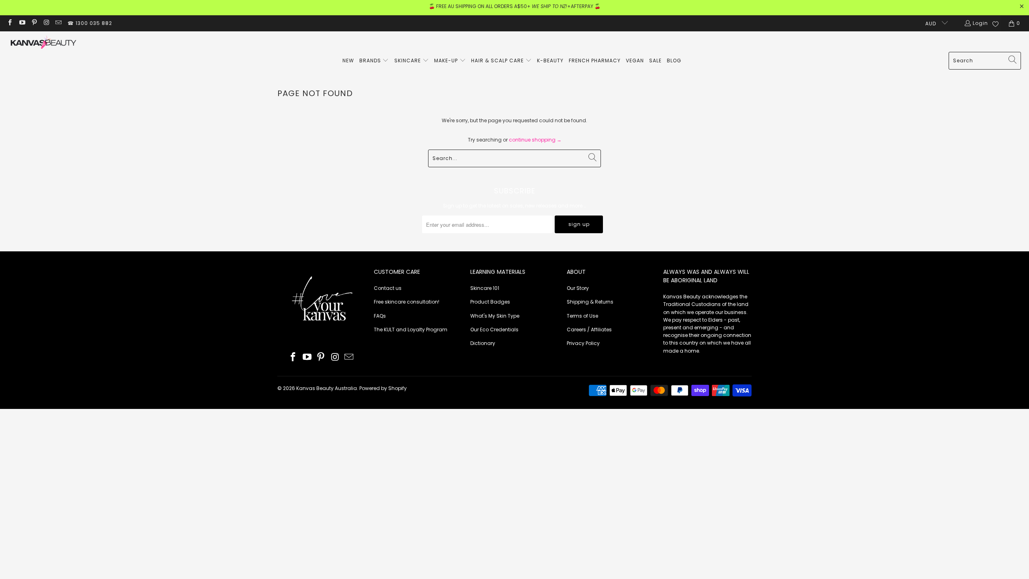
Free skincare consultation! (406, 301)
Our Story (578, 288)
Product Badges (490, 301)
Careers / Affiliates (589, 329)
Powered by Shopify (383, 388)
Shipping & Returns (590, 301)
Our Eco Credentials (494, 329)
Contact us (388, 288)
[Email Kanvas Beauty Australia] (58, 23)
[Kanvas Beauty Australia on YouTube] (21, 23)
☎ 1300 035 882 (90, 23)
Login (980, 23)
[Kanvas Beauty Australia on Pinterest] (34, 23)
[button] (374, 61)
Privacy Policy (583, 343)
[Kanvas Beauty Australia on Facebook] (9, 23)
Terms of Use (582, 315)
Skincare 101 (484, 288)
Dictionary (482, 343)
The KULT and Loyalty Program (410, 329)
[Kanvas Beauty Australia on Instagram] (46, 23)
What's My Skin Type (494, 315)
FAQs (380, 315)
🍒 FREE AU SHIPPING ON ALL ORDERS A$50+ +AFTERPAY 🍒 (515, 6)
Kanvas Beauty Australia (326, 388)
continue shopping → (535, 139)
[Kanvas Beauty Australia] (43, 43)
